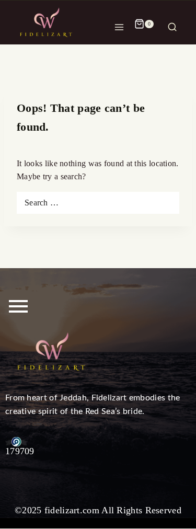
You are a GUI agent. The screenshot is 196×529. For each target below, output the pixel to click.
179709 (19, 451)
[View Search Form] (172, 24)
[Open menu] (119, 24)
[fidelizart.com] (47, 23)
